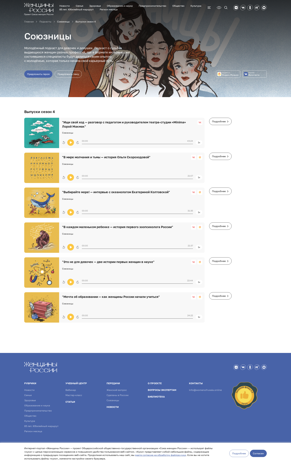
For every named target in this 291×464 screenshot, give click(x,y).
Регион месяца (109, 9)
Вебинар (70, 389)
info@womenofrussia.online (205, 389)
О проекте (155, 383)
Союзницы (113, 400)
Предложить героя (38, 74)
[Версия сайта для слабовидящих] (219, 7)
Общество (178, 5)
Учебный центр (76, 383)
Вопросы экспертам (162, 389)
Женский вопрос (117, 389)
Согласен (258, 453)
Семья (79, 5)
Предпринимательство (152, 5)
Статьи (70, 401)
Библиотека (156, 396)
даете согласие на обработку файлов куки (160, 455)
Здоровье (95, 5)
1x (199, 142)
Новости (64, 5)
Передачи (113, 383)
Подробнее (219, 121)
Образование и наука (120, 5)
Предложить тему (68, 74)
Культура (196, 5)
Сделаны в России (118, 395)
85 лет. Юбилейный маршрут (76, 9)
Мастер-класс (73, 395)
